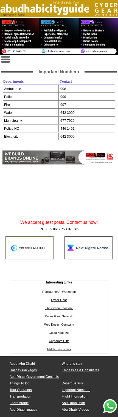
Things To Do (19, 383)
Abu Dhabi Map (73, 403)
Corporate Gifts (59, 341)
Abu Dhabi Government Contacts (34, 377)
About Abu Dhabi (22, 364)
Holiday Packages (23, 370)
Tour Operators (21, 390)
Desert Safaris (72, 383)
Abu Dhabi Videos (75, 410)
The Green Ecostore (59, 308)
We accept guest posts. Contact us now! (59, 222)
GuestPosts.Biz (59, 332)
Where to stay (72, 364)
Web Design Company (59, 324)
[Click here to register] (59, 36)
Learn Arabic (19, 403)
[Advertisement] (59, 211)
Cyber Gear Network (59, 316)
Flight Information (75, 396)
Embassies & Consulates (80, 370)
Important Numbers (76, 390)
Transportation (20, 396)
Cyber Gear (59, 300)
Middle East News (59, 349)
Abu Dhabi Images (23, 410)
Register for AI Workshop (59, 291)
